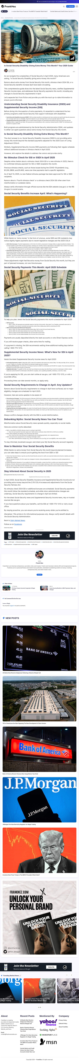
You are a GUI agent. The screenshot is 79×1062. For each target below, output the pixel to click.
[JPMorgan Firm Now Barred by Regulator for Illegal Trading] (39, 800)
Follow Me (39, 574)
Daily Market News (17, 520)
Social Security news (47, 542)
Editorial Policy (63, 1023)
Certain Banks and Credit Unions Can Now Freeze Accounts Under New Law (27, 1050)
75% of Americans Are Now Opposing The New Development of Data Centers (24, 723)
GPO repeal (11, 542)
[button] (64, 6)
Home (2, 17)
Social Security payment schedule (61, 542)
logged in (12, 605)
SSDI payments (8, 544)
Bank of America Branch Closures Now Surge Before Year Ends (20, 774)
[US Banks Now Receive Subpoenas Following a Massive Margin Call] (39, 648)
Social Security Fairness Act (34, 542)
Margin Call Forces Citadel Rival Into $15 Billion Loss (42, 11)
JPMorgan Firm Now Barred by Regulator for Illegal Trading (19, 824)
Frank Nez (12, 70)
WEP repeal (34, 544)
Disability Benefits (9, 17)
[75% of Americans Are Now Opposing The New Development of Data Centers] (39, 698)
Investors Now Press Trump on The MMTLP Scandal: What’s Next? (21, 875)
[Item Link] (40, 990)
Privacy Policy (63, 1020)
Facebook (18, 524)
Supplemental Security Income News (22, 544)
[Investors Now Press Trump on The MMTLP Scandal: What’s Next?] (39, 850)
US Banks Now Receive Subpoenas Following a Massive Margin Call (22, 673)
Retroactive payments (21, 542)
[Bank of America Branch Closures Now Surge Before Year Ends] (39, 749)
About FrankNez (63, 1027)
